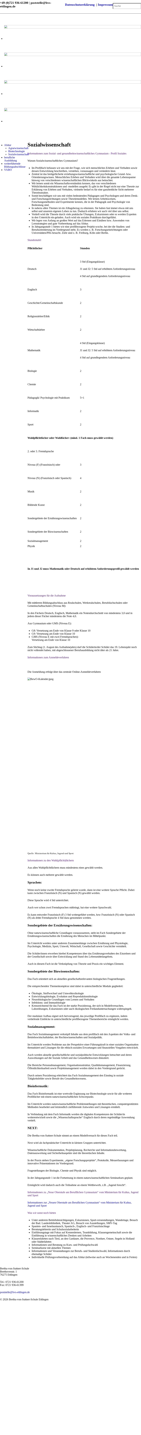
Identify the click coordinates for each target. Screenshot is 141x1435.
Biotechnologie (16, 151)
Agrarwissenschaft (18, 148)
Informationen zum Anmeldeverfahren (48, 657)
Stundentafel (34, 240)
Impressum (105, 4)
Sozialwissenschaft (18, 154)
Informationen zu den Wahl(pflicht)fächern (51, 860)
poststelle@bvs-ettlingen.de (15, 1292)
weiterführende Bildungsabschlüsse (14, 165)
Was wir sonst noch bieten (42, 1212)
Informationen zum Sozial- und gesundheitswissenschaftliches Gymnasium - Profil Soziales (77, 153)
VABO (8, 169)
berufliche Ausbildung (10, 159)
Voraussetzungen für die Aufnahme (47, 595)
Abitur (7, 145)
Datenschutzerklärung (80, 4)
